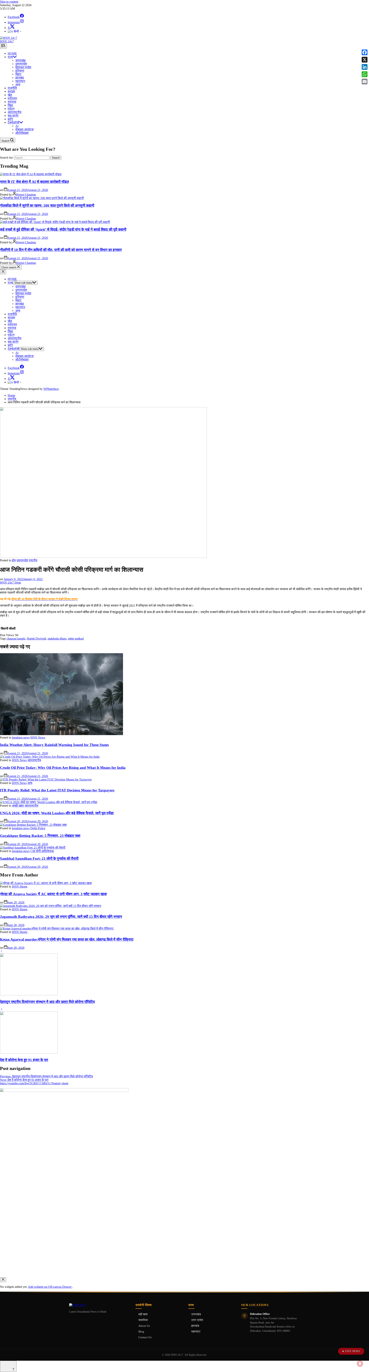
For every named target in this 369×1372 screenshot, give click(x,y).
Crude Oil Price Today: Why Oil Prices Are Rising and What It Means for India (62, 768)
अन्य (17, 84)
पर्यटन (11, 108)
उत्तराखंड (20, 60)
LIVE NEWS (352, 1351)
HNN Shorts (19, 886)
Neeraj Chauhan (26, 194)
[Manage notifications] (360, 1363)
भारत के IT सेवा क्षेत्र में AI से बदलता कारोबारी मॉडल (34, 182)
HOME (12, 53)
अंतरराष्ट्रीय (14, 112)
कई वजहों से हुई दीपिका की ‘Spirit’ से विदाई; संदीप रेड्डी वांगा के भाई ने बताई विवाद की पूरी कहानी (63, 229)
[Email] (364, 81)
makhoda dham (57, 638)
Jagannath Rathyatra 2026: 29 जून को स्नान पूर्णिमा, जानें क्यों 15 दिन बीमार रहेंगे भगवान (61, 917)
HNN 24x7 (7, 41)
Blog (141, 1331)
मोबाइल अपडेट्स (24, 129)
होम (14, 560)
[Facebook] (364, 52)
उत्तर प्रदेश (197, 1320)
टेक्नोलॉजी (13, 122)
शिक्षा (10, 105)
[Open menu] (3, 46)
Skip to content (9, 1)
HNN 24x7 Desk (10, 582)
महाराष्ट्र (20, 81)
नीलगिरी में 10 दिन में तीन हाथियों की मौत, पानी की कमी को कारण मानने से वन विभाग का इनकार (61, 250)
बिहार (18, 74)
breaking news (21, 737)
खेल (10, 94)
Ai (16, 126)
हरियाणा (19, 70)
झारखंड (19, 77)
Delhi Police (37, 828)
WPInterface (51, 388)
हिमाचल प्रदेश (23, 67)
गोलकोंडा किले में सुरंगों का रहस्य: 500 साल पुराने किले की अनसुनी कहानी (47, 205)
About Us (144, 1325)
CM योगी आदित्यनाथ (42, 851)
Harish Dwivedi (36, 638)
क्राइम (11, 91)
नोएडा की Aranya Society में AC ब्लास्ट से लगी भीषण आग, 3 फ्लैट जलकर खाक (53, 894)
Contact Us (145, 1337)
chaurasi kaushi (16, 638)
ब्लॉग (10, 119)
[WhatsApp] (364, 74)
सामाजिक (143, 1320)
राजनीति (12, 88)
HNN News (37, 737)
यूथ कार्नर (13, 115)
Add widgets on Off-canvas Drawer (50, 1286)
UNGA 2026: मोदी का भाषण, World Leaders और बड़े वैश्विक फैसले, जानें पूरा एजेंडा (57, 813)
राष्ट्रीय (33, 560)
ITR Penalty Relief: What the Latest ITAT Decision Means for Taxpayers (57, 790)
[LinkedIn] (364, 67)
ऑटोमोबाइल (22, 132)
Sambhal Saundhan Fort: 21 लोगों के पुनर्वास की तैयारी (39, 858)
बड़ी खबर (143, 1314)
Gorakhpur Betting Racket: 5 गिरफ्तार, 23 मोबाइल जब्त (40, 836)
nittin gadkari (76, 638)
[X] (364, 59)
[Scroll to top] (8, 1366)
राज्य (10, 56)
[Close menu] (3, 1279)
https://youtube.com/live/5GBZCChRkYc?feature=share (34, 1083)
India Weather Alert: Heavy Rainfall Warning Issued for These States (54, 745)
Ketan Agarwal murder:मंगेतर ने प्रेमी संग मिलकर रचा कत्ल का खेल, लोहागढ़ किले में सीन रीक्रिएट (67, 939)
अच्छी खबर (18, 805)
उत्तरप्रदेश (21, 63)
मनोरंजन (12, 98)
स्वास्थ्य (12, 101)
